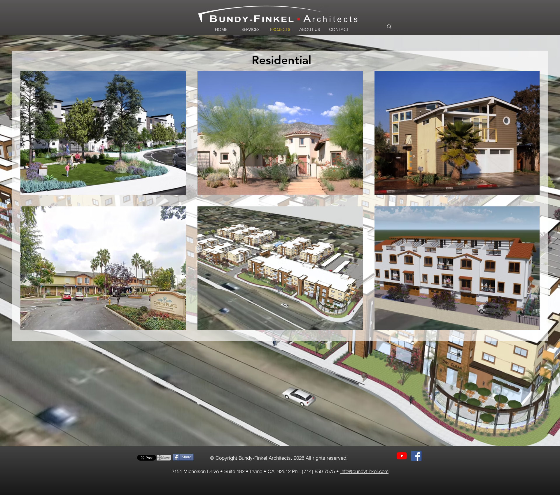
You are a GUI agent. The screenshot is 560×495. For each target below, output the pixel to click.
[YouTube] (402, 456)
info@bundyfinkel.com (364, 471)
